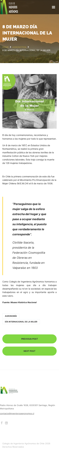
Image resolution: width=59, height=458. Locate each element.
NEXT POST (29, 351)
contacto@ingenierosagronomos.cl (17, 413)
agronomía (11, 316)
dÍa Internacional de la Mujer (21, 322)
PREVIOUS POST (29, 339)
